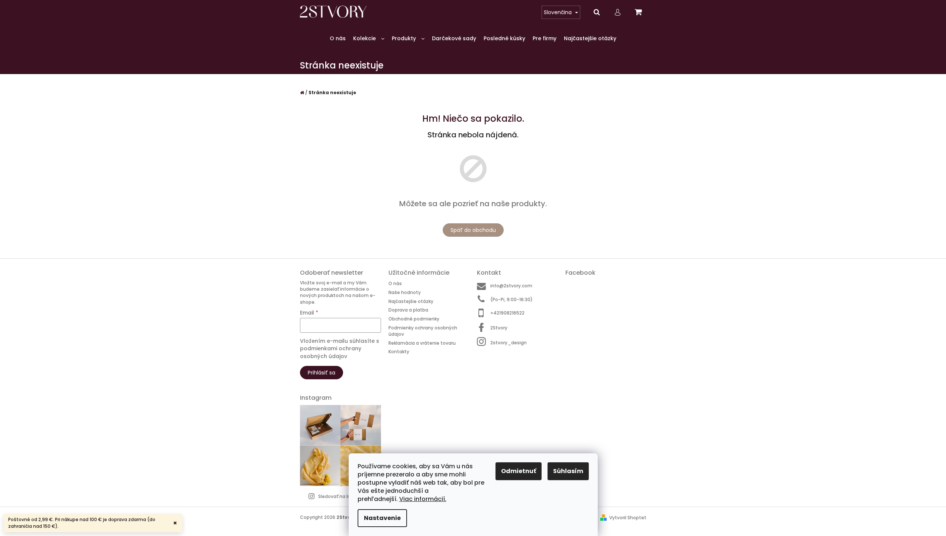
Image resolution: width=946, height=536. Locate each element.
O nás (395, 283)
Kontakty (398, 351)
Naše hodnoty (404, 292)
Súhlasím (568, 471)
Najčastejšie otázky (410, 301)
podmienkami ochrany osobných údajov (330, 352)
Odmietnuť (518, 471)
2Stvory (498, 328)
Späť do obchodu (473, 230)
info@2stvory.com (511, 286)
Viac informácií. (422, 499)
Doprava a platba (408, 310)
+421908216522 (507, 313)
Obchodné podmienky (413, 319)
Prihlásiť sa (321, 372)
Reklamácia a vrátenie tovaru (422, 343)
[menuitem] (337, 38)
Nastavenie (382, 518)
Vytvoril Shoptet (627, 517)
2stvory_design (508, 342)
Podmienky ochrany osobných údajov (422, 331)
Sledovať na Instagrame (346, 496)
